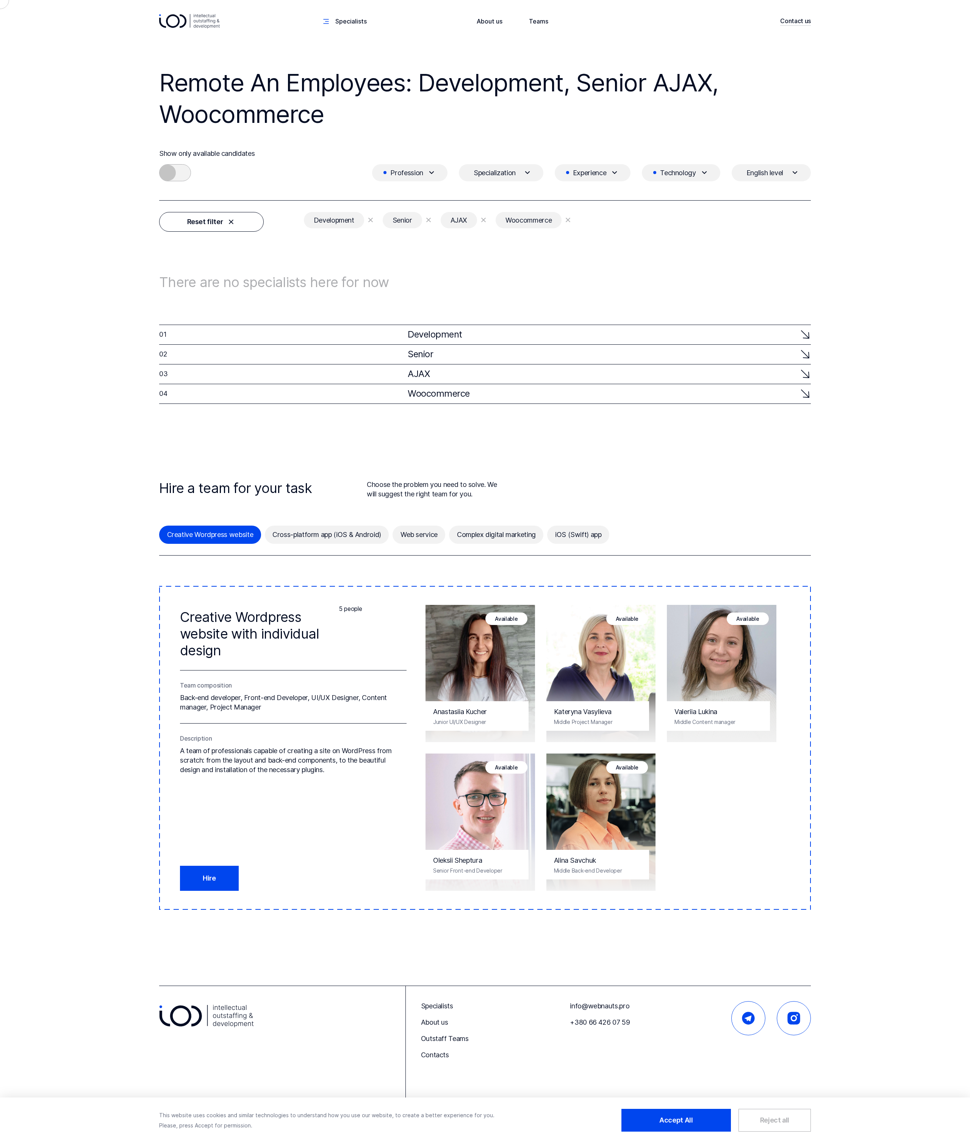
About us (489, 21)
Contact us (795, 21)
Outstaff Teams (445, 1039)
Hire (209, 878)
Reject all (774, 1120)
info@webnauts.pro (599, 1006)
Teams (538, 21)
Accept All (676, 1120)
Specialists (437, 1006)
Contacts (435, 1055)
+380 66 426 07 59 (600, 1022)
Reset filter (205, 222)
